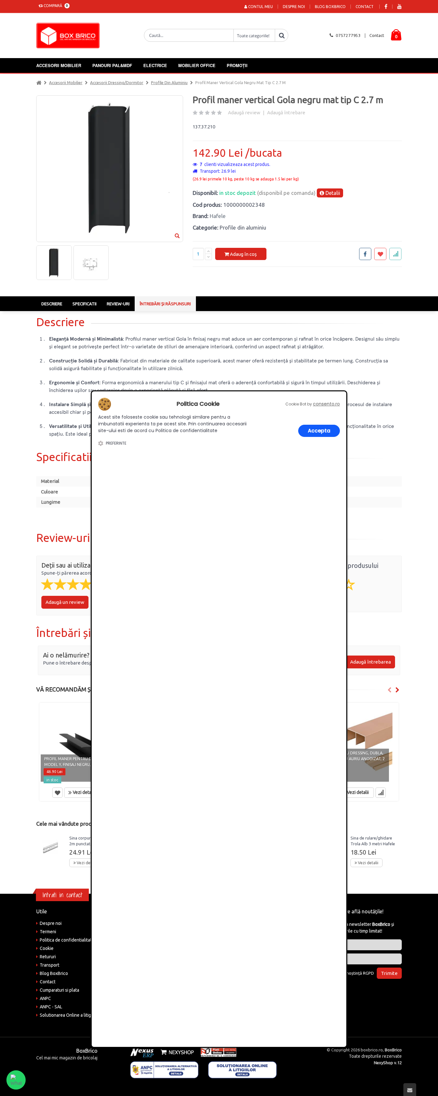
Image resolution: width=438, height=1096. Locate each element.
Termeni (48, 931)
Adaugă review (244, 112)
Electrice (155, 65)
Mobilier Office (196, 65)
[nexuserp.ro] (142, 1052)
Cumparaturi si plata (59, 990)
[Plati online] (216, 1052)
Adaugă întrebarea (370, 662)
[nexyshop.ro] (176, 1052)
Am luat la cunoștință (348, 973)
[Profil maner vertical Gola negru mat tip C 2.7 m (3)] (91, 263)
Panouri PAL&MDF (112, 65)
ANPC (45, 998)
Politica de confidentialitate (67, 940)
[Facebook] (385, 7)
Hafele (218, 216)
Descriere (51, 303)
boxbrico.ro (372, 1050)
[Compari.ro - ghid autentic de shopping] (360, 990)
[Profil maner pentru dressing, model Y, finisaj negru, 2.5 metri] (82, 743)
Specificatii (84, 303)
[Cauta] (281, 35)
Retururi (48, 956)
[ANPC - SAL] (164, 1069)
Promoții (237, 65)
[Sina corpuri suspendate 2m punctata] (50, 848)
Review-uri (118, 303)
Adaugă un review (65, 602)
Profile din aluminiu (169, 82)
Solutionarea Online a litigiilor (69, 1015)
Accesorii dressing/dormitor (116, 82)
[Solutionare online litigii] (242, 1069)
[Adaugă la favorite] (57, 792)
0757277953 (348, 35)
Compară (55, 6)
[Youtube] (399, 7)
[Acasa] (38, 82)
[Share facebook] (365, 254)
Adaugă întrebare (286, 112)
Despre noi (294, 6)
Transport (49, 965)
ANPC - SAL (51, 1006)
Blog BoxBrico (330, 6)
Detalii (332, 193)
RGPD (368, 973)
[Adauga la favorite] (380, 254)
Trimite (389, 973)
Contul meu (260, 6)
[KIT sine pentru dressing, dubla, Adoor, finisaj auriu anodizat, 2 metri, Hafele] (356, 743)
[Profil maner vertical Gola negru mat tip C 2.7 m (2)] (54, 263)
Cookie (47, 948)
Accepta (319, 430)
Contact (365, 6)
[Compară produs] (380, 792)
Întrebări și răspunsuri (165, 303)
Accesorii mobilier (58, 65)
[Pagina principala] (69, 35)
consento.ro (326, 404)
